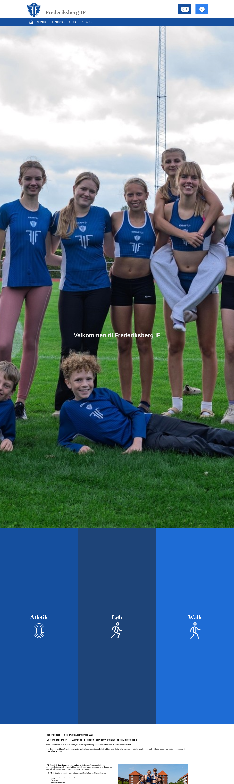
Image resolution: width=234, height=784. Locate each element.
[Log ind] (186, 9)
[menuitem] (31, 22)
